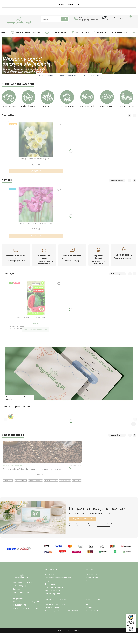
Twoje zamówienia (93, 574)
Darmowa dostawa (52, 608)
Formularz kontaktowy (94, 611)
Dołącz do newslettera (82, 519)
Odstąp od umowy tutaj (54, 587)
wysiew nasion (8, 480)
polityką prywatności (103, 526)
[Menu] (134, 615)
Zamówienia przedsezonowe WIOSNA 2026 (61, 611)
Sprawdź (9, 399)
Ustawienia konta (92, 578)
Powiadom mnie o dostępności (35, 329)
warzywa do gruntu (51, 480)
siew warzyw (77, 480)
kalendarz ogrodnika (35, 480)
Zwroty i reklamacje (52, 584)
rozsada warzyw (65, 480)
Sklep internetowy (68, 630)
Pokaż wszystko (117, 180)
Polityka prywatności (52, 581)
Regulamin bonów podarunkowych (58, 578)
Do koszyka (36, 171)
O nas (88, 604)
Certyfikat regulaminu (53, 594)
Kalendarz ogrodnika (13, 466)
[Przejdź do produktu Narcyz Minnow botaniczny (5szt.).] (36, 139)
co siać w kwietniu (21, 480)
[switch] (131, 629)
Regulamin (92, 523)
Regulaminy (49, 574)
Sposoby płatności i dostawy (55, 604)
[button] (64, 19)
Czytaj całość (42, 474)
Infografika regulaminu (53, 590)
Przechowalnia (91, 581)
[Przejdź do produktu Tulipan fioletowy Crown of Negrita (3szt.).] (36, 204)
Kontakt (89, 608)
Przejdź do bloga (116, 435)
